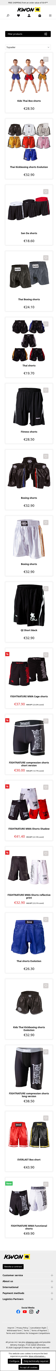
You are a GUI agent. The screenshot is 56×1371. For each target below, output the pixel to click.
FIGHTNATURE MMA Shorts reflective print (29, 896)
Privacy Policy (22, 1328)
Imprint (11, 1328)
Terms (26, 1330)
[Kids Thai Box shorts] (29, 76)
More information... (37, 1356)
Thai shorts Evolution (29, 961)
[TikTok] (38, 1312)
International (10, 1287)
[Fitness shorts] (29, 407)
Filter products (15, 34)
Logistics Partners (13, 1299)
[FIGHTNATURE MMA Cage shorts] (29, 671)
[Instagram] (31, 1312)
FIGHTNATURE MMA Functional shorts (29, 1227)
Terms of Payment (39, 1330)
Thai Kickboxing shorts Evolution (29, 167)
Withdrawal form (14, 1330)
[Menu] (49, 15)
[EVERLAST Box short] (29, 1134)
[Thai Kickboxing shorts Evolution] (29, 142)
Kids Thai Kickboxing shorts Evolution (29, 1028)
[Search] (7, 15)
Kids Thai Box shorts (29, 100)
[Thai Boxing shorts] (29, 274)
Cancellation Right (38, 1328)
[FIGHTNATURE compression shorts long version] (29, 1068)
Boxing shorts (29, 497)
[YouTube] (25, 1312)
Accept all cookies (29, 1367)
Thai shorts (29, 365)
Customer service (13, 1275)
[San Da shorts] (29, 208)
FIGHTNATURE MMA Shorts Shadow (28, 828)
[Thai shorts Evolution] (29, 936)
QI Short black (29, 630)
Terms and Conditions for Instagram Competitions (28, 1333)
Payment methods (13, 1293)
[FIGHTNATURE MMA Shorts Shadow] (29, 804)
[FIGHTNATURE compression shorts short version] (29, 737)
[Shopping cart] (39, 15)
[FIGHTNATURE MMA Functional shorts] (29, 1201)
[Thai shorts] (29, 340)
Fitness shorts (29, 431)
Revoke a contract (13, 1266)
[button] (28, 1257)
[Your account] (28, 15)
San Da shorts (29, 233)
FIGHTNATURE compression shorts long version (29, 1095)
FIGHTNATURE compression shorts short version (29, 764)
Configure (14, 1361)
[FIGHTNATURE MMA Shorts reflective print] (29, 870)
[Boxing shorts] (29, 473)
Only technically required (36, 1361)
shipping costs (32, 1342)
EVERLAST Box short (29, 1159)
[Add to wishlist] (45, 59)
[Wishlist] (17, 15)
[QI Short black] (29, 605)
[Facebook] (18, 1312)
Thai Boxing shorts (29, 299)
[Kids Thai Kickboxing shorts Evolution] (29, 1002)
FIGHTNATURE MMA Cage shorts (29, 696)
